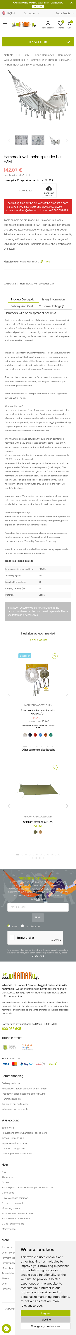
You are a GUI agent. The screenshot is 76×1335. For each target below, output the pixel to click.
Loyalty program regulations (17, 1153)
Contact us (30, 13)
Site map (6, 1278)
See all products (38, 640)
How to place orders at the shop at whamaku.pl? (27, 1187)
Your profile (8, 1127)
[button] (48, 25)
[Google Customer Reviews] (28, 1047)
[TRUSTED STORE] (9, 1047)
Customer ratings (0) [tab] (52, 306)
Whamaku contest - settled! (16, 1109)
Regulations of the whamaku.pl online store (24, 1132)
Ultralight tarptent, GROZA (38, 822)
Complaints (8, 1192)
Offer (4, 1283)
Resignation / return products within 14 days (24, 1088)
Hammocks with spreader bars (37, 283)
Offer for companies (12, 1252)
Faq (4, 1172)
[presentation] (9, 140)
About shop (8, 1177)
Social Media (63, 13)
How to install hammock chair (17, 1213)
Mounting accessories (37, 705)
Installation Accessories (25, 615)
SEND (38, 917)
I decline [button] (46, 1319)
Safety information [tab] (53, 299)
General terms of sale (13, 1137)
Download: (25, 190)
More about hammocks (14, 1268)
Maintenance (8, 1228)
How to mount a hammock (16, 1218)
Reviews (6, 1288)
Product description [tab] (23, 299)
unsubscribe (33, 926)
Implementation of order (14, 1143)
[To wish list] (55, 656)
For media (7, 1247)
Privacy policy (9, 1262)
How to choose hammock (15, 1197)
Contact (6, 1182)
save (14, 926)
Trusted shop (8, 1273)
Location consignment (13, 1148)
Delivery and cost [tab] (22, 306)
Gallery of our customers (14, 1103)
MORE (37, 6)
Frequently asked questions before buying (24, 1093)
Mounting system (11, 1208)
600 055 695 (11, 1028)
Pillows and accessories (37, 816)
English (10, 13)
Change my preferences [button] (45, 1326)
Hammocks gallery (11, 1098)
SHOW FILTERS (38, 41)
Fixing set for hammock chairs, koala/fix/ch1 (38, 712)
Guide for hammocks (13, 1223)
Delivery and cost (11, 1083)
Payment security (11, 1257)
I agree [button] (45, 1313)
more (46, 261)
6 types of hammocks (13, 1203)
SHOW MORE (38, 956)
